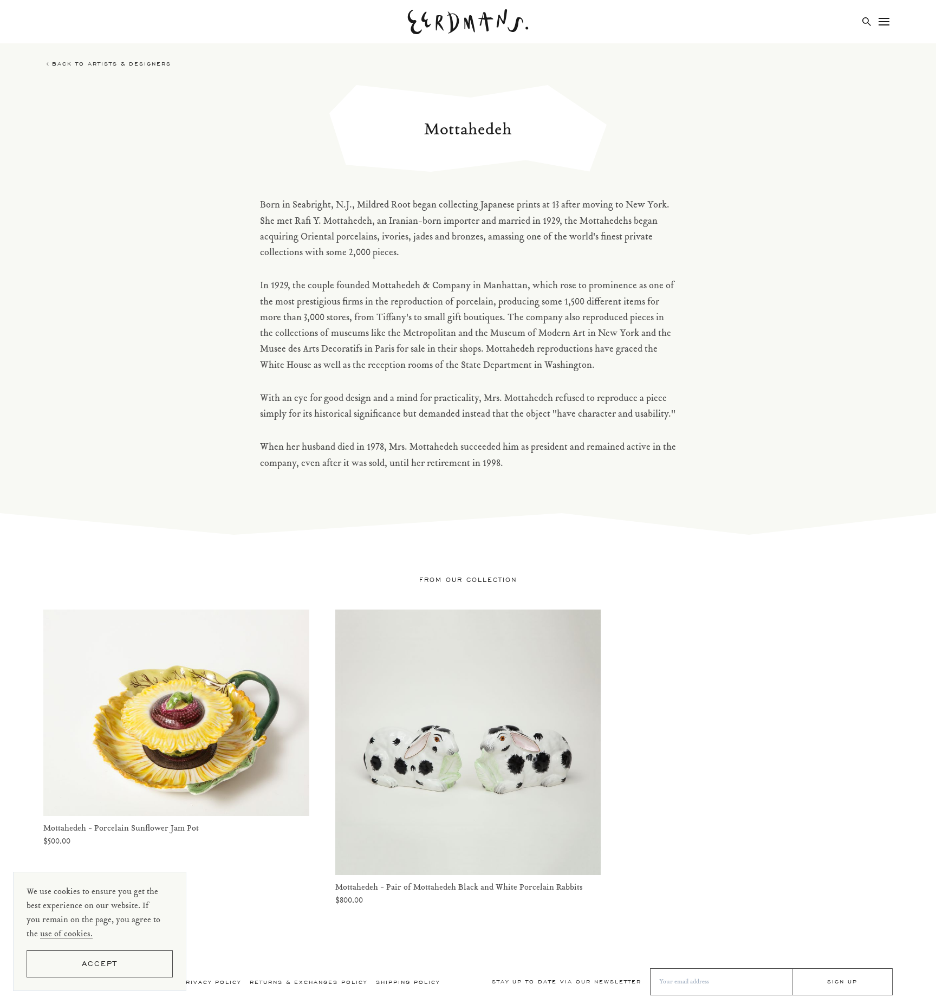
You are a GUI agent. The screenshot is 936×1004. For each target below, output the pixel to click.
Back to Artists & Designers (111, 63)
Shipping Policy (408, 982)
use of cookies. (66, 934)
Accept (100, 963)
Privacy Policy (211, 982)
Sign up (842, 981)
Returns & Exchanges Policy (308, 982)
